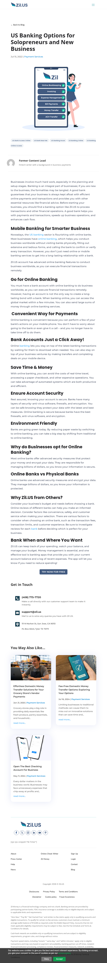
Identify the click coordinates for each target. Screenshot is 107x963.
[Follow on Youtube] (39, 832)
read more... (19, 723)
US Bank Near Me (40, 140)
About (13, 853)
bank (34, 528)
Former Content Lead (32, 160)
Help (13, 864)
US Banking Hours (58, 140)
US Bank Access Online (21, 140)
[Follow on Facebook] (16, 832)
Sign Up (74, 853)
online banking (47, 238)
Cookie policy (51, 897)
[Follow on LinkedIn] (33, 832)
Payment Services (33, 56)
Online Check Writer (49, 853)
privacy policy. (64, 953)
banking (25, 345)
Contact (74, 864)
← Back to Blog (18, 24)
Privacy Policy (48, 891)
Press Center (16, 859)
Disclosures (34, 891)
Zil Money (45, 859)
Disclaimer (36, 897)
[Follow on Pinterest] (45, 832)
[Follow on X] (22, 832)
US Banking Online (76, 140)
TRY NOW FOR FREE (53, 572)
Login (73, 859)
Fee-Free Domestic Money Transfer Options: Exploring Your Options (74, 690)
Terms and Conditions (68, 891)
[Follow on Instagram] (28, 832)
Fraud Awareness (67, 897)
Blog (73, 869)
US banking (36, 234)
